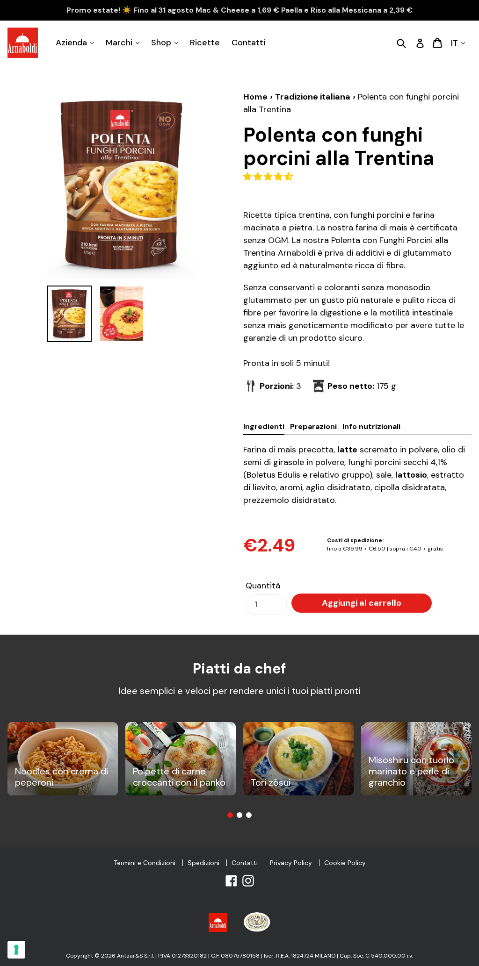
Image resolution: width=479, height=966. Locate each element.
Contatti (248, 42)
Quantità (263, 585)
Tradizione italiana (312, 96)
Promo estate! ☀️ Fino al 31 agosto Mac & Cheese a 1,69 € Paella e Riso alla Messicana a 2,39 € (239, 10)
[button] (269, 176)
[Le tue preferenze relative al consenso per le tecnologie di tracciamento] (16, 950)
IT (455, 42)
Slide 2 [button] (239, 815)
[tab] (230, 815)
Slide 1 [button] (230, 815)
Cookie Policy (345, 863)
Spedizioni (203, 863)
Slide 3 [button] (249, 815)
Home (255, 96)
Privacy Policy (291, 863)
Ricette (205, 42)
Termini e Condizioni (144, 863)
